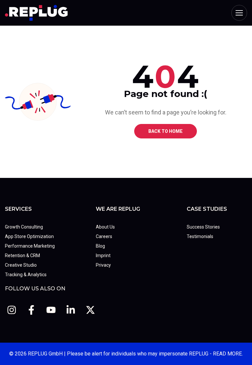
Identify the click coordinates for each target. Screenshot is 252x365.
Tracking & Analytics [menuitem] (26, 274)
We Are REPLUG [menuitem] (118, 209)
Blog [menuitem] (100, 246)
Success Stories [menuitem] (203, 227)
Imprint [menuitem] (103, 255)
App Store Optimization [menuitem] (29, 236)
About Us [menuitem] (105, 227)
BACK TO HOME (165, 131)
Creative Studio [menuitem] (21, 265)
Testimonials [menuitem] (200, 236)
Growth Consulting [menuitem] (24, 227)
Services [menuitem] (18, 209)
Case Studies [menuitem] (207, 209)
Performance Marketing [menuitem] (30, 246)
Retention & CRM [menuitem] (22, 255)
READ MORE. (228, 354)
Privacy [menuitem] (103, 265)
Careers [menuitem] (104, 236)
